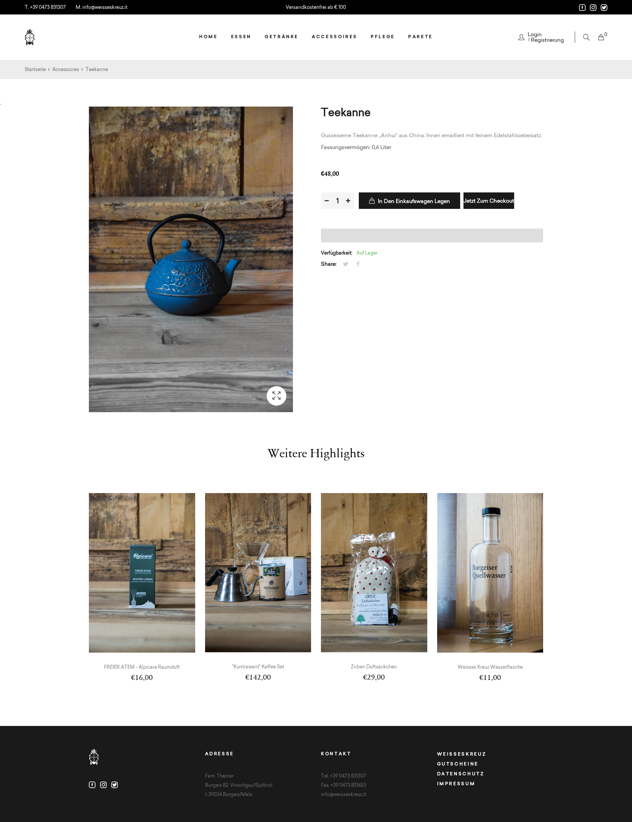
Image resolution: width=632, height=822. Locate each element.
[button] (432, 235)
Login (535, 34)
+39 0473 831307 (48, 7)
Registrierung (547, 39)
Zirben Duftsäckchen (374, 667)
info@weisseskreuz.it (104, 7)
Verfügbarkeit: (336, 253)
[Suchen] (586, 37)
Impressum (456, 783)
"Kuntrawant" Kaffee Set (258, 667)
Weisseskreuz (462, 754)
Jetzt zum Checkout (488, 200)
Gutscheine (458, 763)
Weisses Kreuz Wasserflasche (490, 667)
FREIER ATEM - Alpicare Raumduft (142, 667)
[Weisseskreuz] (30, 37)
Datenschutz (461, 773)
